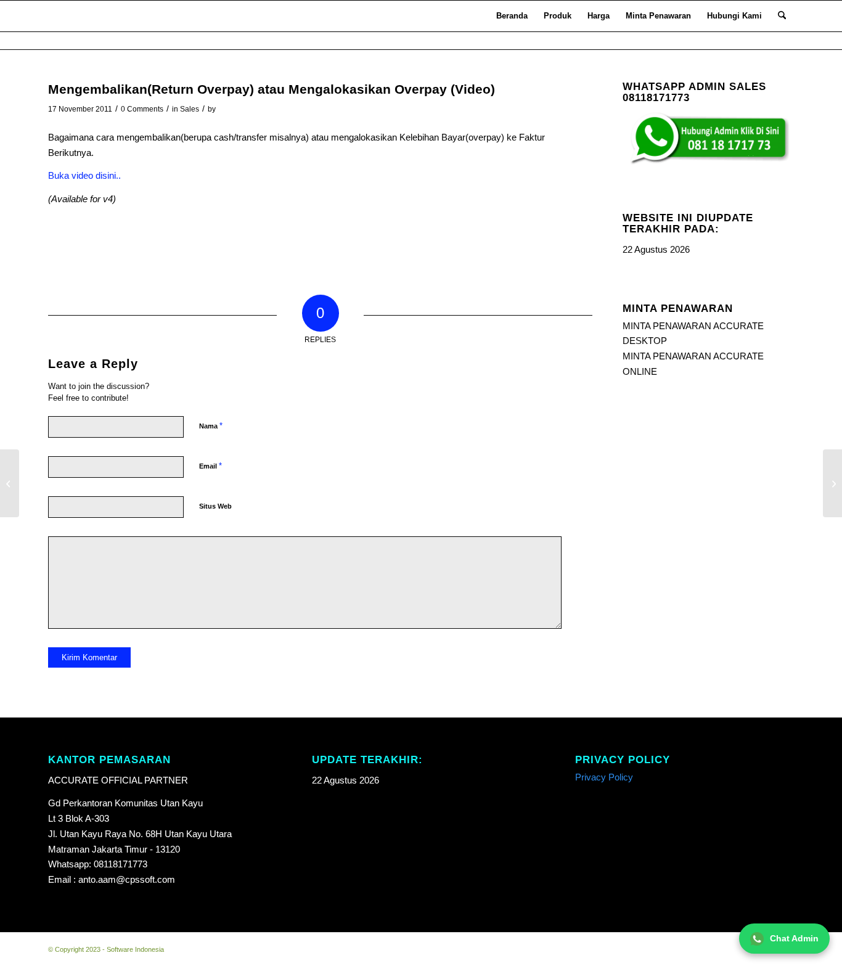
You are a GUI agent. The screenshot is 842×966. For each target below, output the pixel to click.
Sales (189, 109)
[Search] (782, 16)
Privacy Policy (604, 777)
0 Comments (142, 109)
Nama (211, 425)
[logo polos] (64, 16)
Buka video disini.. (84, 175)
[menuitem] (512, 16)
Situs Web (215, 506)
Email (210, 465)
